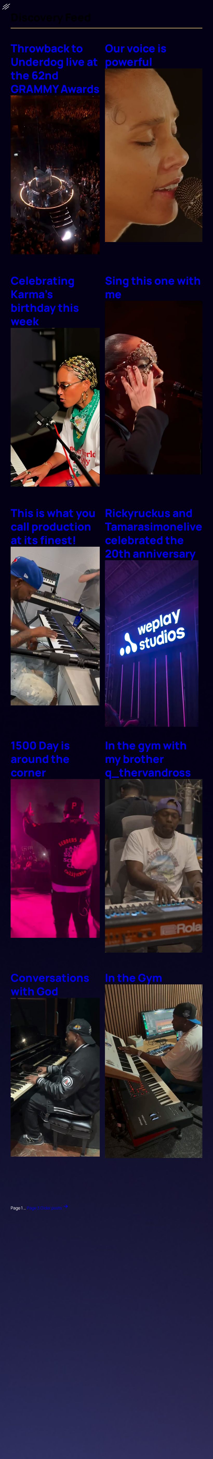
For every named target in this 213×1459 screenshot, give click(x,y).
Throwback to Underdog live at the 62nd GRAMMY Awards (55, 68)
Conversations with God (50, 984)
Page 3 (33, 1208)
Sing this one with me (153, 287)
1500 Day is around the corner (40, 759)
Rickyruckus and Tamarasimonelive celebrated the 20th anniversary (153, 533)
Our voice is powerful (136, 55)
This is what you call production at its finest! (53, 526)
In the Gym (133, 977)
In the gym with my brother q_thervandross (148, 759)
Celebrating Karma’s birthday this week (45, 301)
